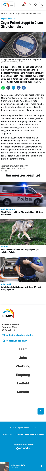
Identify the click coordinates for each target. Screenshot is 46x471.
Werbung (23, 366)
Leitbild (23, 383)
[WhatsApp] (3, 88)
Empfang (23, 375)
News (3, 14)
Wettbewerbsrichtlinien (34, 434)
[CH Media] (23, 448)
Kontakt (23, 392)
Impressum (18, 434)
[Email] (13, 88)
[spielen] (41, 466)
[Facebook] (19, 88)
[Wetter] (29, 5)
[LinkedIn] (24, 88)
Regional (11, 14)
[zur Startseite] (6, 4)
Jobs (23, 358)
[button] (35, 5)
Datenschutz (7, 434)
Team (23, 349)
